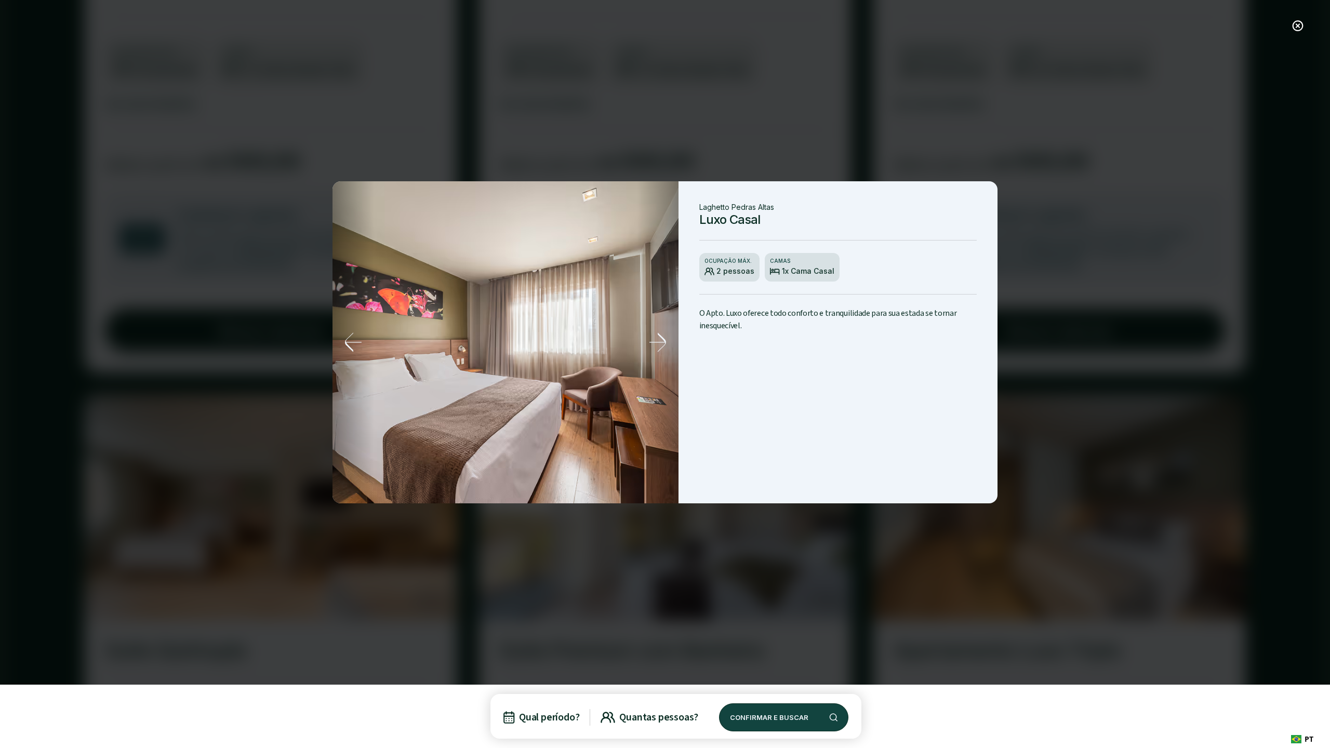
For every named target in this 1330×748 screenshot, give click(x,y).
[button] (353, 342)
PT (1309, 739)
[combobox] (1302, 739)
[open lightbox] (505, 342)
